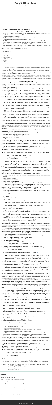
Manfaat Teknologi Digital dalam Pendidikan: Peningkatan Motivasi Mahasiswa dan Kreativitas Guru (19, 381)
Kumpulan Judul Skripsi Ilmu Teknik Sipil (8, 377)
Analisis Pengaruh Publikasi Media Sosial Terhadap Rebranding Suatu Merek (14, 383)
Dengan (4, 33)
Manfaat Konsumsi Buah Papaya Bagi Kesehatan (9, 392)
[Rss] (26, 402)
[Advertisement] (26, 17)
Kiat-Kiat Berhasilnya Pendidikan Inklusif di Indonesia (10, 394)
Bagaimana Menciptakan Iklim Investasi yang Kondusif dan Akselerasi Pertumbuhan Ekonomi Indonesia (19, 390)
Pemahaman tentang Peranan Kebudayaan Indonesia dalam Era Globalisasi (14, 387)
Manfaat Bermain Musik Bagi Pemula (7, 385)
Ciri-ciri (6, 88)
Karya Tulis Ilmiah (26, 2)
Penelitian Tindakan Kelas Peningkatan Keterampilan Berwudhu (12, 379)
